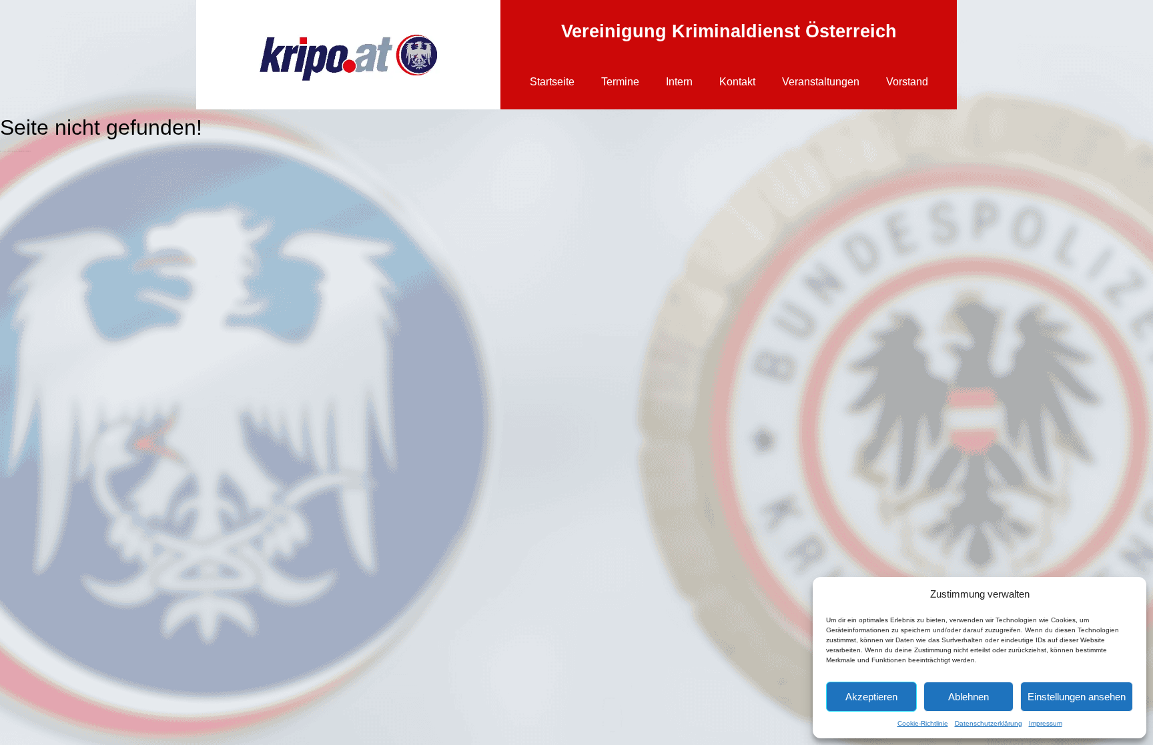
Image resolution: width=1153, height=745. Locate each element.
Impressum (1045, 723)
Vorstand (907, 81)
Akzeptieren (871, 696)
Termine (620, 81)
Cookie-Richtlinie (922, 723)
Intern (679, 81)
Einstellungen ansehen (1077, 696)
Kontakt (737, 81)
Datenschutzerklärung (988, 723)
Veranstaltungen (820, 81)
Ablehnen (968, 696)
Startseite (552, 81)
